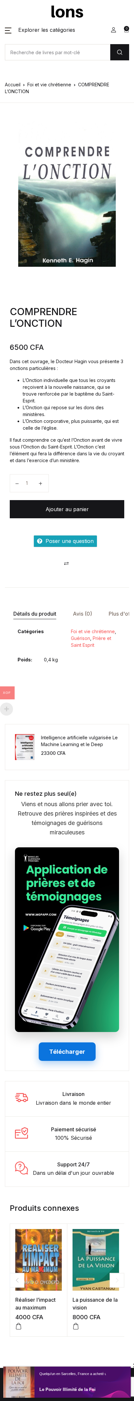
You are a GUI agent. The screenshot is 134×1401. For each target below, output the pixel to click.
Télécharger (67, 1051)
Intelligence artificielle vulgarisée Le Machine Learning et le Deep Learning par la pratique (79, 744)
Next (117, 1280)
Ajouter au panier (67, 509)
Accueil (12, 84)
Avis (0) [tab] (82, 613)
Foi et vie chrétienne (49, 84)
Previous (17, 1280)
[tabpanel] (67, 194)
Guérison (80, 638)
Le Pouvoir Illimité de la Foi (67, 1389)
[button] (40, 30)
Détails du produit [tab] (34, 613)
